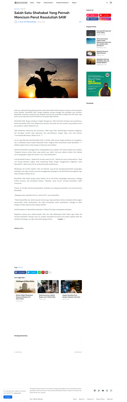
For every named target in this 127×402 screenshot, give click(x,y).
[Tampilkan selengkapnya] (50, 272)
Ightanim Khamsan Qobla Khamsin (102, 52)
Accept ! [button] (7, 397)
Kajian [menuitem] (74, 3)
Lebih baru (18, 352)
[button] (107, 2)
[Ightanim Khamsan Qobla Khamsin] (90, 54)
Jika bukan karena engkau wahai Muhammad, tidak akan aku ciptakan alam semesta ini (104, 42)
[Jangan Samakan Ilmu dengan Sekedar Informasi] (71, 286)
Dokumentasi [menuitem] (48, 3)
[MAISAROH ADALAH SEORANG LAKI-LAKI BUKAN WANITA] (90, 61)
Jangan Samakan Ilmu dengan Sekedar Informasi (71, 296)
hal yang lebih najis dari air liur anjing (104, 31)
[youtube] (103, 390)
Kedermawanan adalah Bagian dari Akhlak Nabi (47, 296)
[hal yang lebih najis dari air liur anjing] (90, 33)
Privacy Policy (100, 399)
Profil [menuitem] (38, 3)
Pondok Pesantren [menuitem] (62, 3)
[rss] (107, 390)
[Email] (46, 272)
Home (75, 399)
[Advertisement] (48, 39)
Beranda (16, 9)
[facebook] (94, 390)
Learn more (17, 393)
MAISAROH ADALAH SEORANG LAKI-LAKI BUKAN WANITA (103, 61)
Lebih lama (77, 352)
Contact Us (90, 399)
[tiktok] (98, 390)
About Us (82, 399)
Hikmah (23, 9)
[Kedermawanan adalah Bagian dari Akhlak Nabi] (48, 286)
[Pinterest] (43, 272)
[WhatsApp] (39, 272)
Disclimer (110, 399)
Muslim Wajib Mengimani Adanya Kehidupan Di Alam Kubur (24, 297)
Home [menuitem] (32, 3)
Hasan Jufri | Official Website (34, 399)
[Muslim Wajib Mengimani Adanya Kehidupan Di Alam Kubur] (25, 286)
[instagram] (111, 390)
